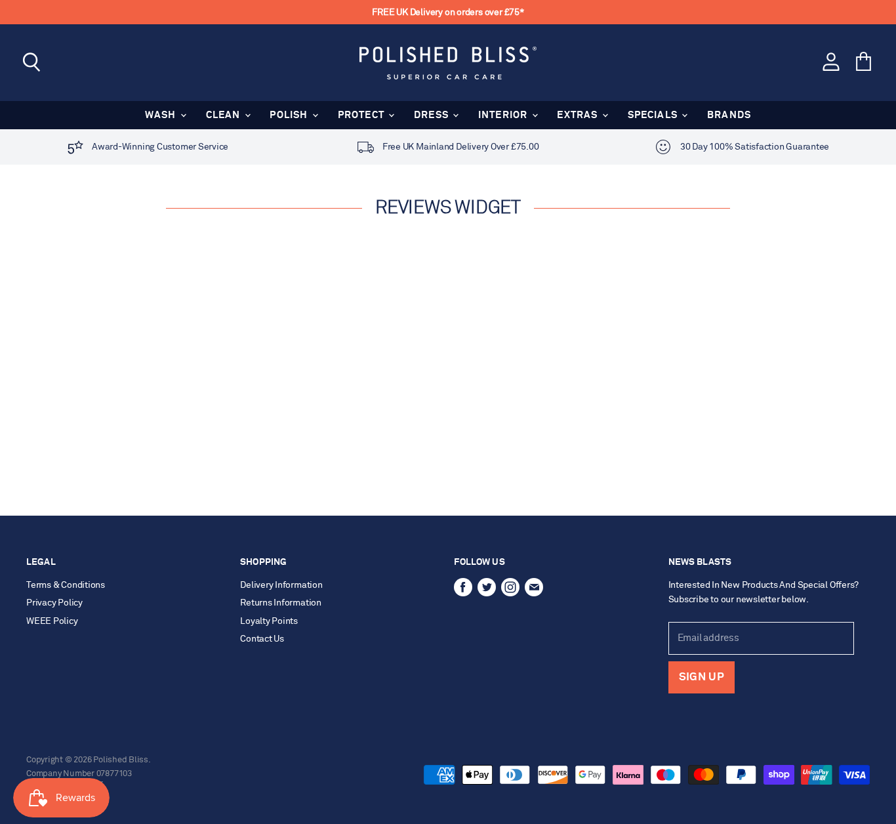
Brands (729, 115)
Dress (432, 115)
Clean (224, 115)
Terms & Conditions (65, 585)
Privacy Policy (54, 603)
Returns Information (280, 603)
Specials (654, 115)
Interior (504, 115)
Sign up (701, 677)
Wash (162, 115)
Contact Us (262, 639)
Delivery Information (281, 585)
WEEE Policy (52, 621)
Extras (578, 115)
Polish (290, 115)
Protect (363, 115)
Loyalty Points (269, 621)
